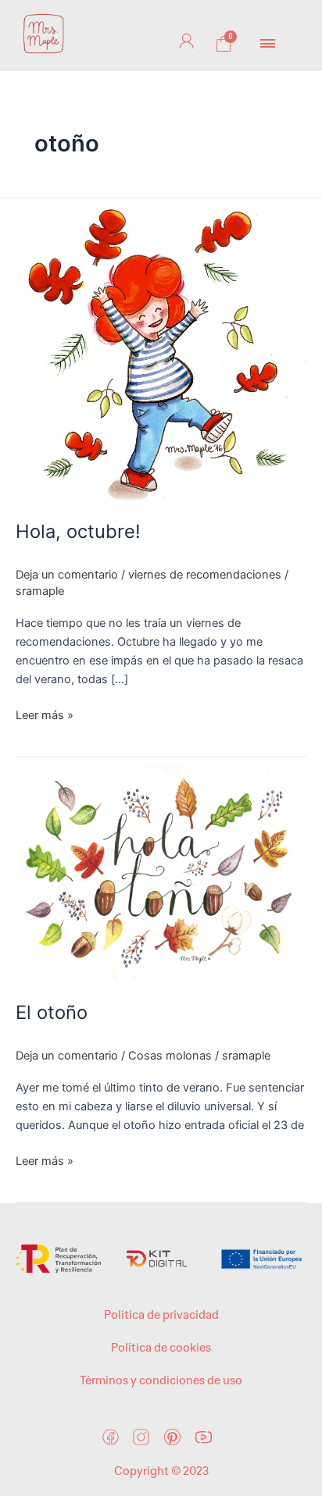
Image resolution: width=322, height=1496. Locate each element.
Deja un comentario (67, 575)
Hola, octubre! (78, 531)
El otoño (52, 1012)
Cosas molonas (170, 1056)
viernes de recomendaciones (204, 575)
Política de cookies (161, 1347)
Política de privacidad (161, 1315)
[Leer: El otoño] (161, 870)
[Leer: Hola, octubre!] (161, 350)
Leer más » (44, 714)
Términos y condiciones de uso (161, 1380)
